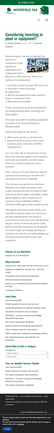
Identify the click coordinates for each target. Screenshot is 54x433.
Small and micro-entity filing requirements (23, 326)
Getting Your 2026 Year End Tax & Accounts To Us (26, 265)
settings (21, 424)
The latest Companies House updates (21, 311)
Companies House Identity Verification (22, 276)
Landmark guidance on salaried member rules (25, 308)
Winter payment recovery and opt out (21, 304)
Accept (7, 429)
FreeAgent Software (14, 290)
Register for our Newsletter (17, 255)
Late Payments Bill (13, 300)
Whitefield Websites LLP (36, 412)
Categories (10, 350)
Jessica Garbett (14, 43)
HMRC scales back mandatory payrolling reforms (26, 333)
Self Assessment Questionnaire (18, 280)
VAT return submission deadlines (19, 322)
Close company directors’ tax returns (21, 329)
